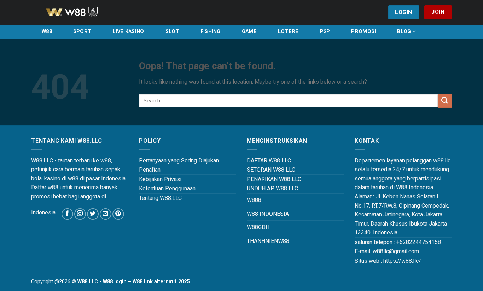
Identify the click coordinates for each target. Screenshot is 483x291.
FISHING (210, 32)
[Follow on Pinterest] (118, 214)
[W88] (80, 12)
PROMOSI (363, 32)
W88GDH (258, 227)
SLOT (172, 32)
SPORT (82, 32)
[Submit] (445, 100)
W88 (47, 32)
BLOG (404, 32)
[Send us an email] (105, 214)
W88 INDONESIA (268, 213)
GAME (249, 32)
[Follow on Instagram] (80, 214)
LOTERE (288, 32)
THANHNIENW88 (268, 241)
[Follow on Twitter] (93, 214)
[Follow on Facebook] (67, 214)
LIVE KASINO (128, 32)
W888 (254, 200)
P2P (325, 32)
